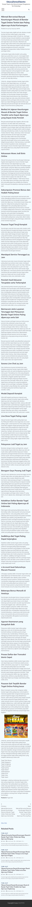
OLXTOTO (21, 903)
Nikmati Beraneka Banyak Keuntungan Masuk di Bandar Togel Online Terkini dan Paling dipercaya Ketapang (15, 837)
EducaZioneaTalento (16, 2)
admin (18, 28)
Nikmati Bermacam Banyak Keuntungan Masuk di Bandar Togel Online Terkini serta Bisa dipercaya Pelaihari (15, 870)
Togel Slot (10, 797)
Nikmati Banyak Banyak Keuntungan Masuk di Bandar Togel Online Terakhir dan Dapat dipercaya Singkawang (15, 887)
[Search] (29, 9)
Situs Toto (4, 823)
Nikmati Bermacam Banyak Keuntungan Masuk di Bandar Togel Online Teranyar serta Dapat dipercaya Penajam (15, 853)
